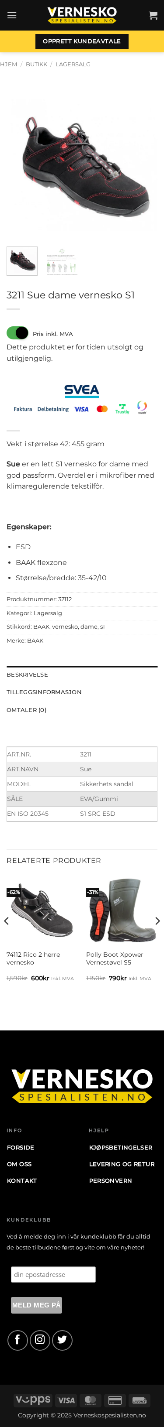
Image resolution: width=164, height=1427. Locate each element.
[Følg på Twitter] (62, 1340)
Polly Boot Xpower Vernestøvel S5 (114, 958)
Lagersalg (73, 64)
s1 (102, 626)
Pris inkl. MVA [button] (53, 333)
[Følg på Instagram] (40, 1340)
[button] (12, 15)
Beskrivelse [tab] (27, 674)
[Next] (143, 165)
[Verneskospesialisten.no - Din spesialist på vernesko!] (82, 15)
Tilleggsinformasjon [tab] (44, 692)
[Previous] (20, 165)
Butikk (36, 64)
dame (89, 626)
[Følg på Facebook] (17, 1340)
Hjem (8, 64)
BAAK (35, 640)
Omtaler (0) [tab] (26, 710)
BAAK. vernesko (55, 626)
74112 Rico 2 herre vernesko (33, 958)
